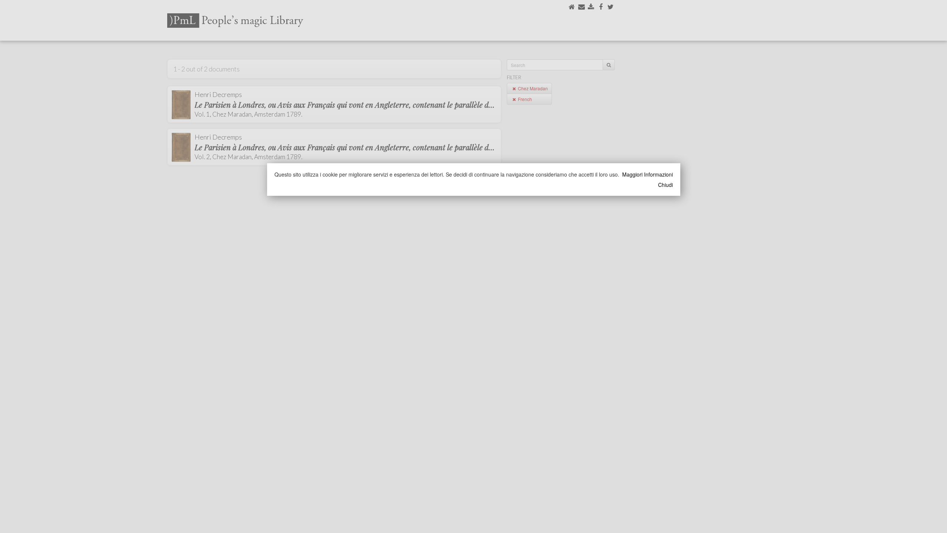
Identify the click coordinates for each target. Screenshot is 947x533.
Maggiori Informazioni (647, 174)
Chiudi (665, 184)
